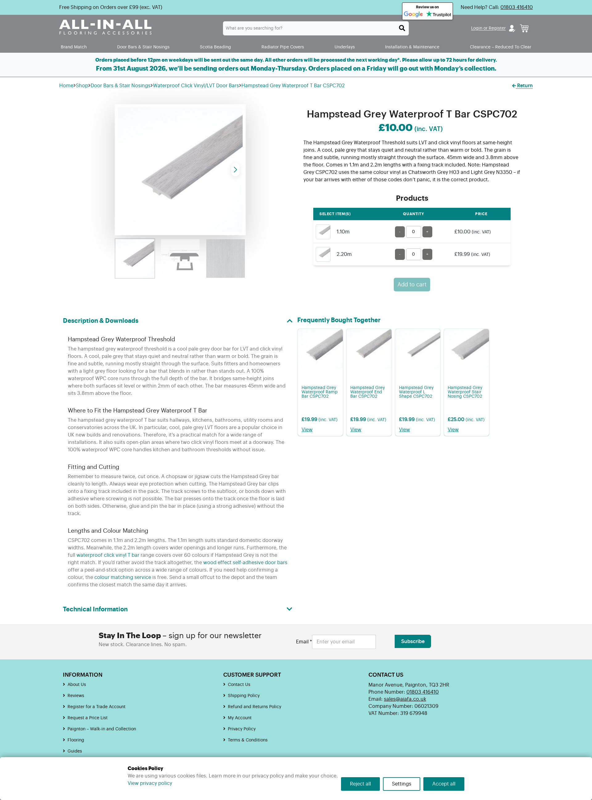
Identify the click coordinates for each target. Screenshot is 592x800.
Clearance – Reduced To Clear (500, 47)
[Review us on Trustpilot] (438, 14)
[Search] (402, 28)
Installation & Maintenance (412, 47)
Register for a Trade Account (96, 707)
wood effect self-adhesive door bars (245, 562)
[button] (235, 169)
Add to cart (411, 284)
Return (524, 85)
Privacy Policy (242, 729)
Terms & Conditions (248, 740)
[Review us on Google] (413, 14)
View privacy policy (150, 783)
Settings (401, 784)
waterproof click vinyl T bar (107, 555)
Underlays (345, 47)
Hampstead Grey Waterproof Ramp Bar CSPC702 (320, 392)
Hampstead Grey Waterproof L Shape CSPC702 (416, 392)
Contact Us (239, 685)
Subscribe (413, 641)
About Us (77, 685)
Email (304, 641)
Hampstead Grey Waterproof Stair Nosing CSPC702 (465, 392)
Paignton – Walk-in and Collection (102, 729)
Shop (82, 85)
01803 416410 (516, 7)
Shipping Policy (244, 696)
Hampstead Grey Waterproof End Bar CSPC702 (367, 392)
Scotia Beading (215, 47)
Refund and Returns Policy (254, 707)
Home (66, 85)
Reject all (360, 784)
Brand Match (74, 47)
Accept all (443, 784)
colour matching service (122, 577)
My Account (240, 718)
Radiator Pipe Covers (282, 47)
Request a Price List (88, 718)
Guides (75, 751)
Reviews (76, 696)
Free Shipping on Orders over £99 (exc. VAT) (110, 7)
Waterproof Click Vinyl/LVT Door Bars (196, 85)
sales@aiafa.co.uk (405, 699)
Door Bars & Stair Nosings (143, 47)
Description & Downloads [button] (100, 321)
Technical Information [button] (95, 609)
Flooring (76, 740)
